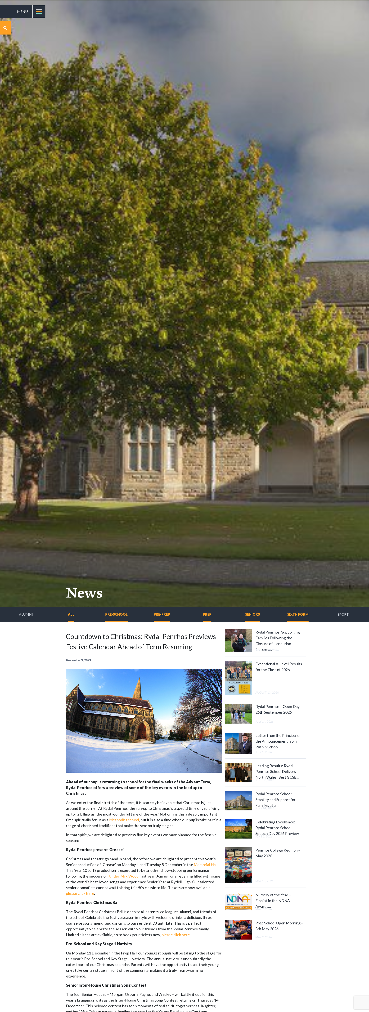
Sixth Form (298, 614)
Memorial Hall (205, 864)
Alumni (26, 614)
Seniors (252, 614)
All (71, 614)
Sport (343, 614)
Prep (207, 614)
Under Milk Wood (124, 876)
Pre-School (116, 614)
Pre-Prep (162, 614)
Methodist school (124, 819)
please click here (80, 893)
